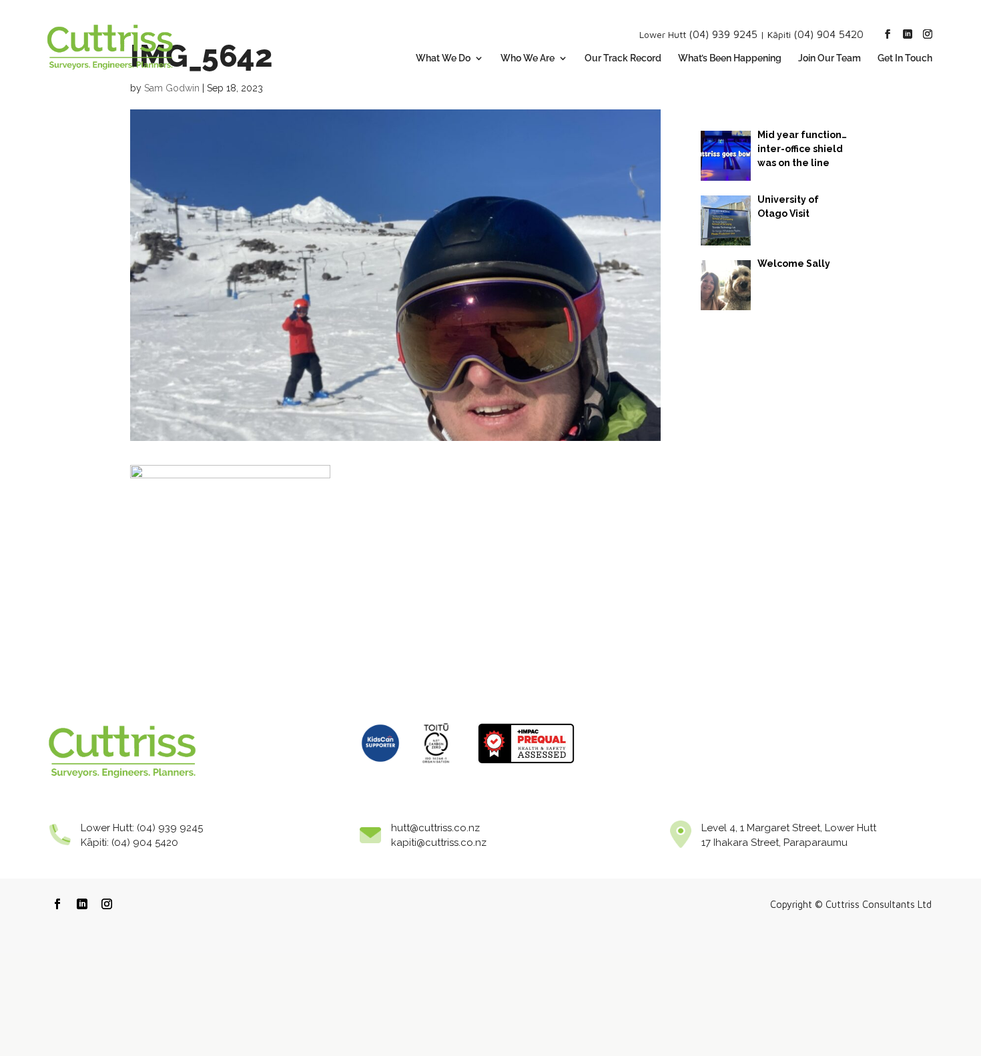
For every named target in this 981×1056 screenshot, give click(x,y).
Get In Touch (905, 58)
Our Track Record (623, 58)
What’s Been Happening (729, 58)
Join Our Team (829, 58)
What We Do (443, 58)
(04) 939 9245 (723, 34)
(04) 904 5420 (828, 34)
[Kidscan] (380, 767)
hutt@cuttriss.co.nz (435, 828)
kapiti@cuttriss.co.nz (438, 843)
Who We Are (528, 58)
